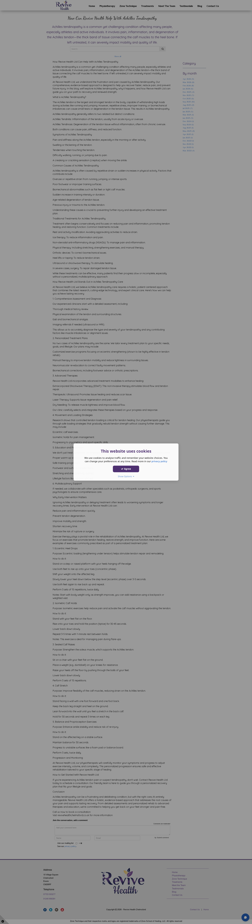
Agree (127, 468)
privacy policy (159, 461)
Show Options (125, 476)
